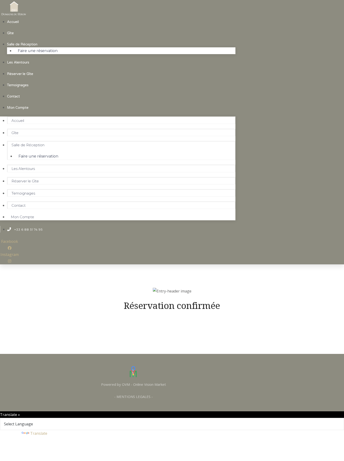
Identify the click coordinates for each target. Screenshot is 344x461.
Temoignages (18, 85)
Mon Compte (18, 107)
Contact (13, 96)
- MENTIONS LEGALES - (133, 396)
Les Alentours (18, 62)
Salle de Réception (22, 44)
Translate (38, 433)
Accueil (13, 22)
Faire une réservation (38, 51)
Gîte (10, 33)
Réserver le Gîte (20, 74)
